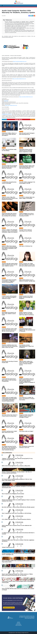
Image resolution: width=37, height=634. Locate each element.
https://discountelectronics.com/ (11, 105)
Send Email (6, 100)
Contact (18, 622)
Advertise (18, 623)
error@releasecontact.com (7, 114)
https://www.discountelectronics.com (19, 61)
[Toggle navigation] (2, 5)
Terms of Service (18, 625)
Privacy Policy (18, 624)
